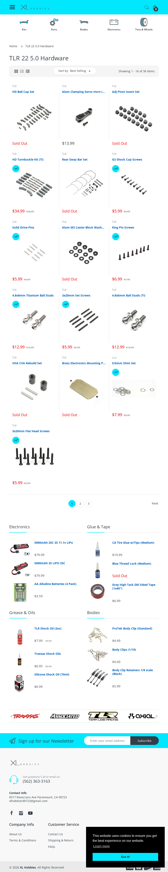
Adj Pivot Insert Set (126, 92)
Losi (114, 357)
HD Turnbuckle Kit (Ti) (27, 159)
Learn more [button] (101, 846)
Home (13, 46)
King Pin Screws (123, 227)
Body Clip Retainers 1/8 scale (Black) (132, 672)
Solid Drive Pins (23, 227)
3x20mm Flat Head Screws (31, 431)
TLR (14, 86)
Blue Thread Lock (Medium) (131, 563)
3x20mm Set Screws (76, 295)
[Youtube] (30, 813)
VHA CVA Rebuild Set (27, 363)
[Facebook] (11, 813)
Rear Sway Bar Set (74, 159)
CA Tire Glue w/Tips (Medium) (133, 543)
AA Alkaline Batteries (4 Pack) (55, 584)
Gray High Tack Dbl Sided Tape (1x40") (133, 586)
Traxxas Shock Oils (47, 654)
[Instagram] (21, 813)
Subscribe (144, 741)
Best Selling (78, 71)
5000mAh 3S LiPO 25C (49, 563)
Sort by (63, 71)
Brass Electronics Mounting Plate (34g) (84, 363)
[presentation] (11, 716)
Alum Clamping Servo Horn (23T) (84, 92)
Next (155, 503)
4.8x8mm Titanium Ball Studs (33, 295)
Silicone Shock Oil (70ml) (51, 674)
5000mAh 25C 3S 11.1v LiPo (53, 543)
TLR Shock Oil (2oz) (47, 628)
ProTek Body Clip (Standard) (132, 628)
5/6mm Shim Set (124, 363)
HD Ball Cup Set (23, 92)
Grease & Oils (22, 612)
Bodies (93, 612)
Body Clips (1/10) (124, 649)
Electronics (19, 527)
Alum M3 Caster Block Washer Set (84, 227)
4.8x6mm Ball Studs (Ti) (128, 295)
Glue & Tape (98, 527)
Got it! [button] (125, 856)
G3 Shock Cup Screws (127, 159)
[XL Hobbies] (34, 7)
